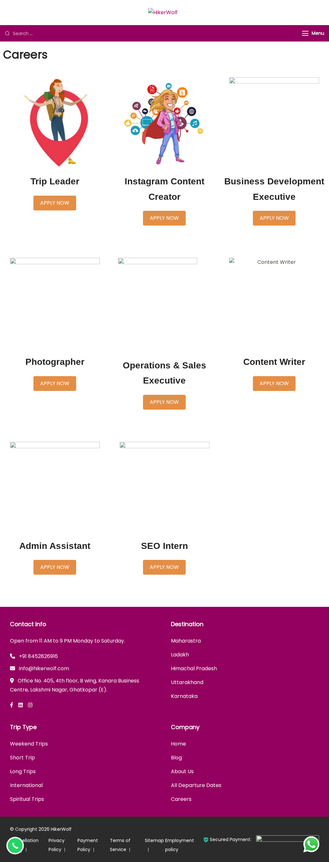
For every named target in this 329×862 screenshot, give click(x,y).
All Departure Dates (196, 785)
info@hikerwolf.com (44, 668)
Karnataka (184, 696)
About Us (182, 771)
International (26, 785)
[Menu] (305, 33)
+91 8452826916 (38, 656)
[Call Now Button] (15, 845)
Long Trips (23, 771)
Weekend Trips (29, 743)
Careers (181, 799)
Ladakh (180, 654)
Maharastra (186, 640)
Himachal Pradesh (194, 668)
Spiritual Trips (27, 799)
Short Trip (22, 757)
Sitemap (154, 840)
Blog (176, 757)
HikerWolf (61, 829)
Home (178, 743)
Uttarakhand (187, 682)
